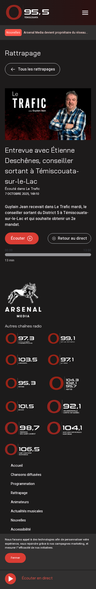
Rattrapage (19, 493)
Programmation (23, 483)
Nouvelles (18, 520)
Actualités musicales (27, 511)
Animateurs (20, 502)
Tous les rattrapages (36, 69)
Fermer (15, 558)
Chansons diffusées (26, 474)
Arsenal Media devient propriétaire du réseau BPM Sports (55, 32)
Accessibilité (21, 529)
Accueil (17, 465)
